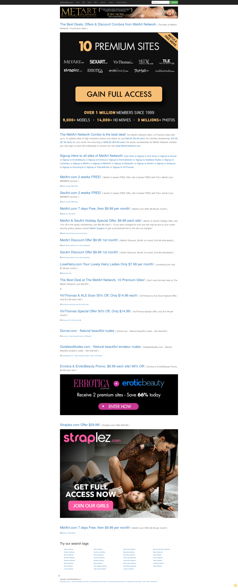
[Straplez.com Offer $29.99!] (119, 473)
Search (174, 2)
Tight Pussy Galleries (100, 569)
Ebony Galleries (68, 563)
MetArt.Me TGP (154, 581)
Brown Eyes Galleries (129, 563)
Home (77, 2)
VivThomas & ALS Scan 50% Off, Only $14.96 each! (99, 295)
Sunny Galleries (158, 558)
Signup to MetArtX (102, 163)
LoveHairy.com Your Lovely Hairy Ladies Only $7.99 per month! (107, 264)
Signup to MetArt (81, 163)
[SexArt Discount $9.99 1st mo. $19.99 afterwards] (119, 257)
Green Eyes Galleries (129, 558)
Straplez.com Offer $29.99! (80, 424)
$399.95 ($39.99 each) (114, 142)
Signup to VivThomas (123, 167)
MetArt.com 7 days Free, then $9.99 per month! (95, 208)
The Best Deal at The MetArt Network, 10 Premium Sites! (102, 279)
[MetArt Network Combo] (119, 289)
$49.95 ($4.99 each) (135, 138)
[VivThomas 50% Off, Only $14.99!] (119, 320)
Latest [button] (111, 2)
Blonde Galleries (69, 555)
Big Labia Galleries (129, 552)
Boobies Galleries (99, 560)
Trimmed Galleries (99, 558)
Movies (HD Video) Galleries (161, 549)
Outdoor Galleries (69, 552)
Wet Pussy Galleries (129, 549)
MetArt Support (97, 228)
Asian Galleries (68, 566)
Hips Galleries (157, 555)
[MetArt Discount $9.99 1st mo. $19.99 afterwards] (119, 245)
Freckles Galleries (158, 563)
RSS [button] (95, 2)
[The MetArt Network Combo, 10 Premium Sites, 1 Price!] (119, 80)
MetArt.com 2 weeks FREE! (80, 176)
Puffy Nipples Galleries (100, 566)
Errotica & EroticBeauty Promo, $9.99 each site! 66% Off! (102, 366)
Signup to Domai (168, 156)
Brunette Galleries (69, 558)
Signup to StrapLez (166, 163)
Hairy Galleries (98, 549)
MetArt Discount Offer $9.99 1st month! (89, 239)
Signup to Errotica (97, 159)
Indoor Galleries (68, 549)
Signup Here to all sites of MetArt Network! (91, 155)
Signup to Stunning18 (73, 167)
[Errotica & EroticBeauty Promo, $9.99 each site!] (119, 394)
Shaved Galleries (99, 555)
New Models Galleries (129, 566)
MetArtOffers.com (66, 2)
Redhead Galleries (69, 560)
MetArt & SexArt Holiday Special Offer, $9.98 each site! (100, 220)
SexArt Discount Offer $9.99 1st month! (89, 251)
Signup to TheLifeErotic (98, 167)
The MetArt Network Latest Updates (134, 581)
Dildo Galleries (157, 566)
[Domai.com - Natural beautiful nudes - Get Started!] (119, 336)
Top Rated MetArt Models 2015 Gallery (98, 581)
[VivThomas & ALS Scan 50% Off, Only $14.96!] (119, 304)
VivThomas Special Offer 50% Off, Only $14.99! (95, 310)
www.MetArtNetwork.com (128, 145)
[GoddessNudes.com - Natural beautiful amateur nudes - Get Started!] (119, 356)
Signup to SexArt (145, 163)
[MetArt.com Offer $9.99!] (119, 214)
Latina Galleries (68, 569)
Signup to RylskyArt (124, 163)
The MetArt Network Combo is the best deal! (93, 134)
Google (148, 581)
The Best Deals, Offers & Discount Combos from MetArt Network (108, 24)
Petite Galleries (157, 560)
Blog (83, 2)
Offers (89, 2)
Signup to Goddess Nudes (148, 159)
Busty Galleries (98, 563)
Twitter (144, 581)
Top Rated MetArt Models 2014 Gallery (80, 581)
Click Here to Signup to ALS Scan (140, 156)
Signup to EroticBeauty (74, 159)
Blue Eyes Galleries (129, 555)
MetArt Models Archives (65, 581)
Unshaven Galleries (99, 552)
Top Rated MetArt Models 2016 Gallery (116, 581)
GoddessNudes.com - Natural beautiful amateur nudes (100, 346)
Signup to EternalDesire (120, 159)
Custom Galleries (122, 2)
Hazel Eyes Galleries (129, 560)
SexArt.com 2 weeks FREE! (80, 192)
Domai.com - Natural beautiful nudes (87, 330)
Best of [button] (103, 2)
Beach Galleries (158, 552)
